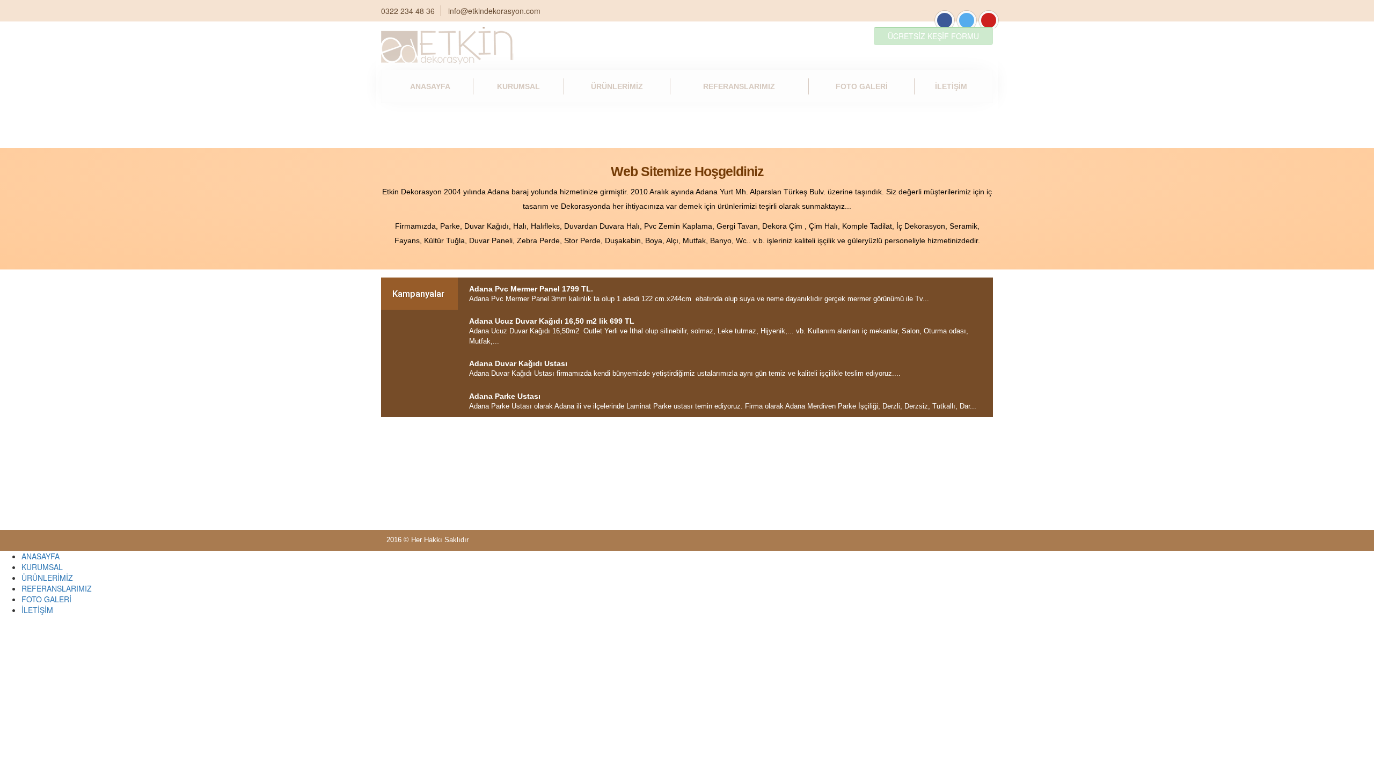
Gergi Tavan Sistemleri (894, 182)
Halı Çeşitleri (686, 287)
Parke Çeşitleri (479, 182)
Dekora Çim (479, 287)
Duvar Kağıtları (686, 182)
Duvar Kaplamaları (894, 287)
